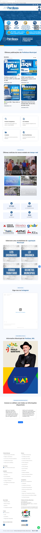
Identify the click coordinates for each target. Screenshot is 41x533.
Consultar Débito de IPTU (27, 460)
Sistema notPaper (25, 472)
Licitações (7, 135)
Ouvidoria (6, 516)
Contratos (24, 483)
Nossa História (7, 503)
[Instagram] (33, 4)
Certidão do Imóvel (26, 456)
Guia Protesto (25, 468)
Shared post (19, 327)
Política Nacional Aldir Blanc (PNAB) (29, 495)
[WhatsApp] (38, 527)
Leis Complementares (8, 478)
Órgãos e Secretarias (8, 456)
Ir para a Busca (16, 2)
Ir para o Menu (9, 2)
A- (39, 12)
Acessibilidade (3, 2)
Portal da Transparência (10, 121)
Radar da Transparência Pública (28, 493)
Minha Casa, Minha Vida (27, 489)
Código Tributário (7, 480)
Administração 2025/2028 (9, 454)
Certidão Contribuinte (26, 454)
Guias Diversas (25, 466)
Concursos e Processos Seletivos (10, 458)
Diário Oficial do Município (9, 467)
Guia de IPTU (24, 464)
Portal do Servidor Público (27, 474)
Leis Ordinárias (26, 121)
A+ (39, 10)
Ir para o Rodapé (23, 2)
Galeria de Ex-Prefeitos (8, 462)
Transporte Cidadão (8, 507)
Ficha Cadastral (25, 462)
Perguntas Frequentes (8, 518)
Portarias (6, 484)
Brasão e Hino (7, 501)
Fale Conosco (6, 512)
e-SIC (5, 514)
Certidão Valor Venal (26, 458)
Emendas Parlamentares (27, 487)
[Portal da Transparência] (37, 4)
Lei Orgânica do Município (9, 482)
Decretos (6, 474)
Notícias (5, 505)
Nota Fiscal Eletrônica (27, 135)
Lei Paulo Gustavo (25, 497)
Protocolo (24, 470)
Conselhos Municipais (8, 460)
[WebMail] (35, 4)
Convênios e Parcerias (26, 485)
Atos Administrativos (8, 472)
